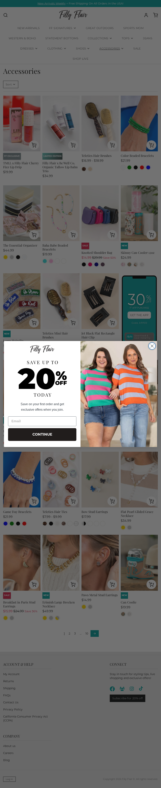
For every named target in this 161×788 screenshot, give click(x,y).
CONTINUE (42, 434)
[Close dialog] (152, 346)
